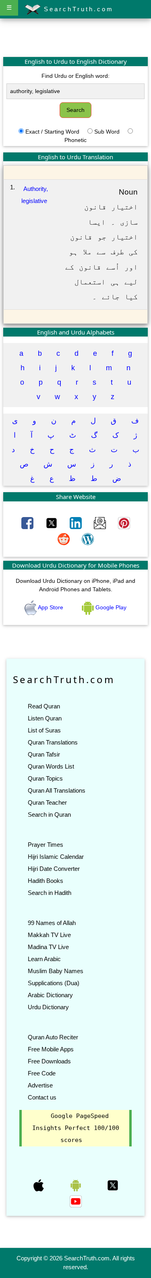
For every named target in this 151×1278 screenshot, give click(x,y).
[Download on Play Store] (76, 1184)
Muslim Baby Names (55, 971)
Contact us (42, 1097)
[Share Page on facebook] (28, 522)
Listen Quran (45, 718)
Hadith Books (45, 880)
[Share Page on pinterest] (124, 522)
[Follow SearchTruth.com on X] (113, 1184)
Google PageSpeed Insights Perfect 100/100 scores (75, 1128)
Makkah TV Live (49, 934)
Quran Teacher (47, 802)
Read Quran (44, 706)
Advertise (40, 1085)
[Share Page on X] (52, 522)
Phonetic (75, 140)
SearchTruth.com (77, 9)
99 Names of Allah (52, 922)
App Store (51, 607)
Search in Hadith (49, 892)
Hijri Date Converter (54, 868)
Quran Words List (51, 766)
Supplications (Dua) (53, 983)
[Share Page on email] (101, 522)
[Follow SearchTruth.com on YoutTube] (76, 1200)
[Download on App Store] (39, 1184)
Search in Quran (49, 814)
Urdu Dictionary (48, 1007)
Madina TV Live (48, 946)
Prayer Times (45, 844)
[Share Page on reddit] (64, 538)
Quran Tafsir (44, 754)
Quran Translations (53, 742)
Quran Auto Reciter (53, 1037)
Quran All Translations (56, 790)
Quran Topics (45, 778)
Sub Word (107, 131)
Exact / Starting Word (52, 131)
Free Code (42, 1073)
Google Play (110, 607)
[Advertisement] (75, 37)
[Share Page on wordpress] (88, 538)
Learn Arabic (44, 958)
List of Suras (44, 730)
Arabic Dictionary (50, 995)
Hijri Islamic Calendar (56, 856)
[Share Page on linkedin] (76, 522)
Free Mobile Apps (51, 1049)
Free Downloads (49, 1061)
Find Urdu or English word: (75, 76)
